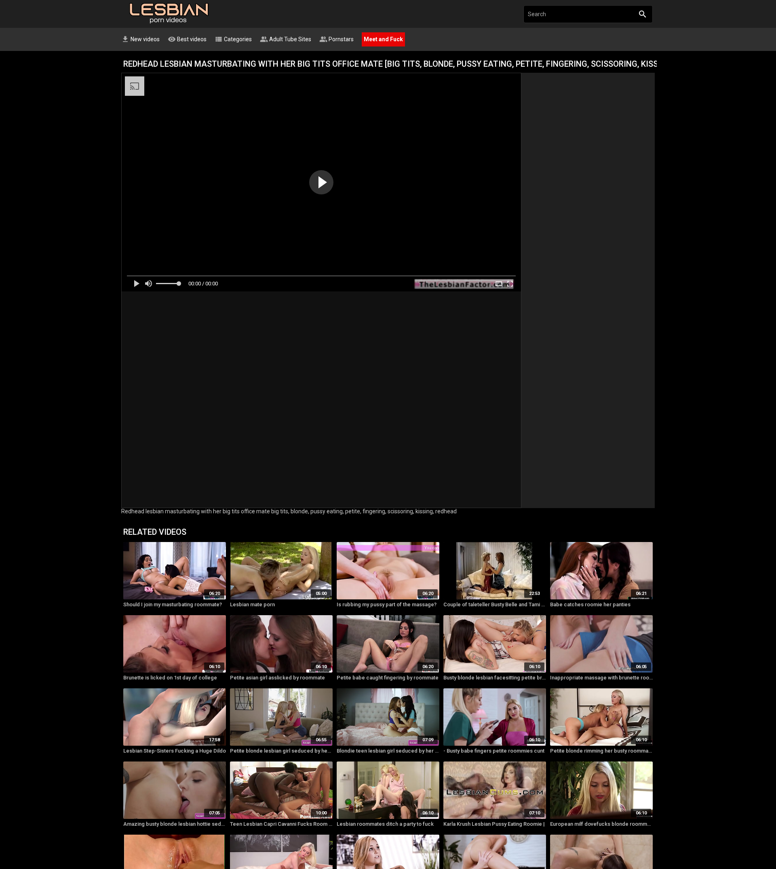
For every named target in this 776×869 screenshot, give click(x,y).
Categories (233, 39)
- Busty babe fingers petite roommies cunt (493, 751)
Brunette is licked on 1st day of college (170, 678)
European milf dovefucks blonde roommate (601, 824)
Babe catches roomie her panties (590, 604)
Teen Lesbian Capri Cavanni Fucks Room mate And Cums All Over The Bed (281, 824)
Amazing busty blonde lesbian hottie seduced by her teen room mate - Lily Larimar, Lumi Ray (174, 824)
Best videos (187, 39)
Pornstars (336, 39)
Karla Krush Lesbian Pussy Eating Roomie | (494, 824)
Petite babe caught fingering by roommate (388, 678)
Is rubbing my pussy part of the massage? (386, 604)
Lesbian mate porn (252, 604)
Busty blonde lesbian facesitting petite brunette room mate (494, 678)
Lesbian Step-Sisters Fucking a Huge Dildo (174, 751)
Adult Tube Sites (285, 39)
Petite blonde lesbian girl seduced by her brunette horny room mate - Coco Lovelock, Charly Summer (281, 751)
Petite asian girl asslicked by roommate (277, 678)
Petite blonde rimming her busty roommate (601, 751)
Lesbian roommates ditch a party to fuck (385, 824)
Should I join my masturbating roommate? (172, 604)
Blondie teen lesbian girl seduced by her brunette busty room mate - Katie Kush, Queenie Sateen (388, 751)
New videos (140, 39)
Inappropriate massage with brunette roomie (601, 678)
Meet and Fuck (383, 39)
